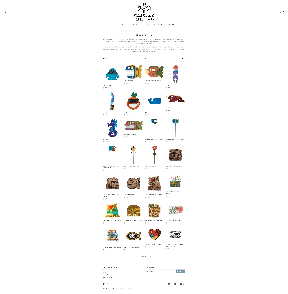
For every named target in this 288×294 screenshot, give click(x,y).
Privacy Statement (108, 275)
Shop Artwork (137, 25)
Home (115, 25)
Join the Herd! (155, 25)
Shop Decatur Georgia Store (110, 267)
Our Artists (128, 25)
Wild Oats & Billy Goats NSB (113, 288)
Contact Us (146, 25)
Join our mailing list (149, 267)
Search (105, 270)
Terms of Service (107, 277)
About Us (121, 25)
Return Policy (106, 272)
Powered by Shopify (125, 288)
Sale (173, 25)
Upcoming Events (165, 25)
